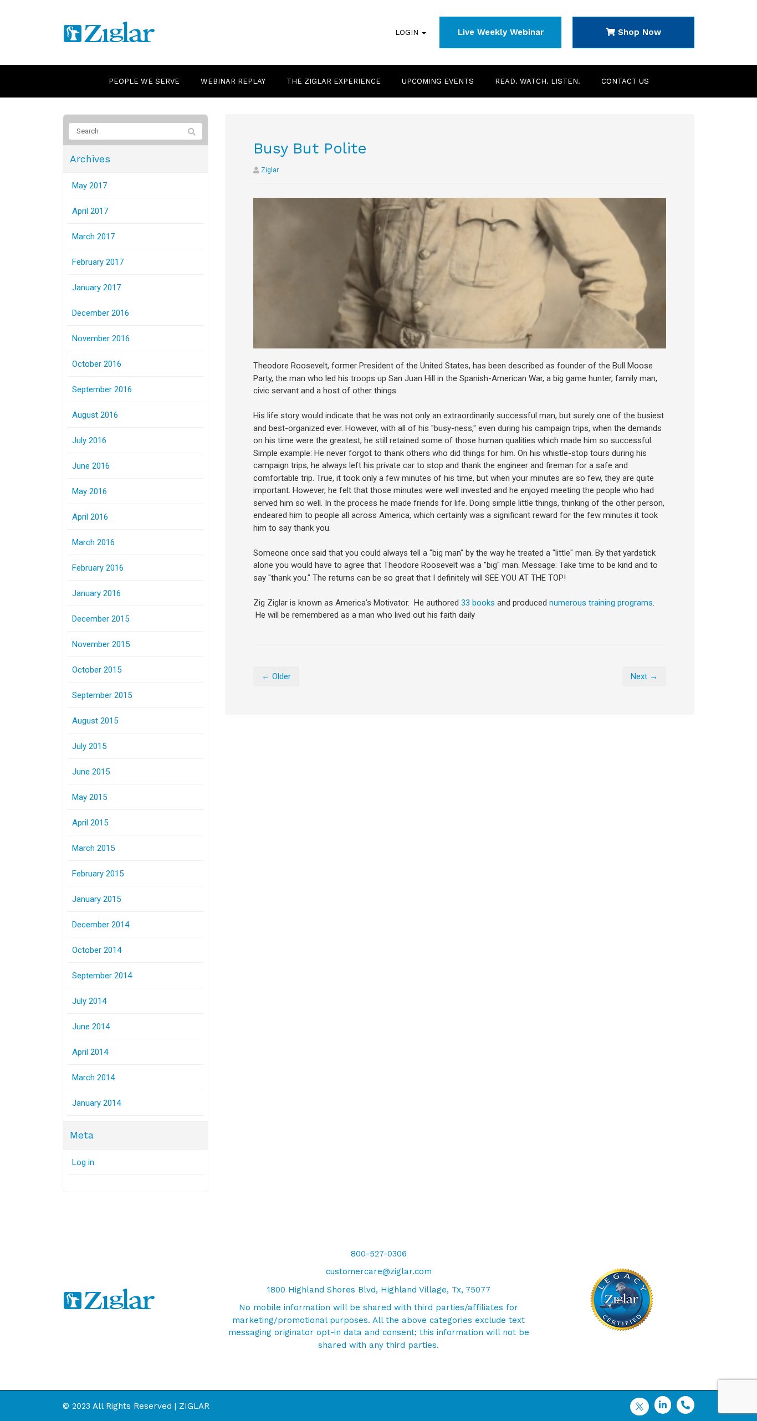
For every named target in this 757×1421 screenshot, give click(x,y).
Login (408, 32)
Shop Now (638, 32)
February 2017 (98, 262)
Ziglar (270, 170)
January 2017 (96, 288)
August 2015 (95, 721)
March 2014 (93, 1078)
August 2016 (95, 415)
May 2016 (89, 491)
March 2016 (93, 542)
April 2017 (90, 211)
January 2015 (96, 899)
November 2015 (101, 644)
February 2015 (98, 874)
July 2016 (89, 440)
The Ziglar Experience (334, 81)
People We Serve (144, 81)
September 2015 (102, 695)
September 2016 (102, 389)
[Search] (191, 132)
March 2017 (93, 237)
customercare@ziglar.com (379, 1271)
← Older (276, 676)
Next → (644, 676)
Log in (83, 1162)
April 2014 (90, 1052)
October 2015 (96, 670)
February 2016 (98, 568)
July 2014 (89, 1001)
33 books (478, 603)
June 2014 (91, 1027)
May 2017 (89, 186)
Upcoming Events (438, 81)
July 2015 (89, 746)
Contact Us (625, 81)
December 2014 (100, 925)
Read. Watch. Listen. (537, 81)
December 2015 (100, 619)
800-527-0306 (379, 1254)
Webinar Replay (233, 81)
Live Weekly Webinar (501, 32)
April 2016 (90, 517)
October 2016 (96, 364)
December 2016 (100, 313)
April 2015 (90, 823)
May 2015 (89, 797)
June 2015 (91, 772)
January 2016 (96, 593)
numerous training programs (601, 603)
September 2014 (102, 976)
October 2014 (96, 950)
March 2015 (93, 848)
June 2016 (91, 466)
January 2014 (96, 1103)
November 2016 (101, 338)
